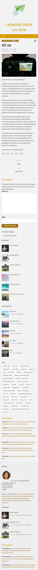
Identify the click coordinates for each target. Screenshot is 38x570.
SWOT (15, 498)
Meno (3, 217)
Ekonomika (5, 498)
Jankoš (6, 49)
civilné (6, 369)
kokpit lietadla (8, 378)
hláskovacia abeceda (21, 375)
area (14, 366)
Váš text (5, 191)
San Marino (13, 340)
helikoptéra (28, 372)
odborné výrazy (23, 390)
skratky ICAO (8, 403)
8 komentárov (19, 323)
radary (23, 397)
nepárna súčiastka (15, 265)
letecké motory (21, 378)
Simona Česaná (20, 515)
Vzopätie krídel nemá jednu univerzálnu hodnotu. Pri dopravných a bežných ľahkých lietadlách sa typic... (18, 450)
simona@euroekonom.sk (9, 483)
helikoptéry (7, 375)
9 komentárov (19, 314)
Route (14, 400)
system (19, 403)
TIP (22, 153)
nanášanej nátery (15, 274)
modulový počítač (15, 284)
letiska (6, 384)
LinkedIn (4, 489)
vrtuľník (14, 406)
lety (16, 40)
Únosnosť (12, 331)
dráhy (32, 369)
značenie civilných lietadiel (20, 409)
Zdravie (11, 498)
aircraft (6, 366)
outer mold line (14, 245)
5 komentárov (27, 524)
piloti (13, 394)
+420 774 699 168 (7, 487)
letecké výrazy (22, 381)
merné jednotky (8, 390)
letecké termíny (9, 381)
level (28, 384)
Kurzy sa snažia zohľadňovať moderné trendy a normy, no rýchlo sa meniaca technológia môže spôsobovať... (18, 559)
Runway (23, 400)
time (28, 403)
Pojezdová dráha (14, 321)
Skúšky (23, 500)
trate (6, 406)
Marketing (12, 500)
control (14, 369)
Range (6, 400)
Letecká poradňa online (10, 235)
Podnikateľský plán (23, 498)
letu (13, 384)
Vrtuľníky (24, 494)
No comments (27, 515)
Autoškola (31, 494)
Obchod (28, 500)
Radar (14, 397)
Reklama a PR (17, 494)
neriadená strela (14, 255)
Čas (5, 412)
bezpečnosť (24, 366)
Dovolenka (5, 503)
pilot (5, 394)
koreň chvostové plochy (17, 294)
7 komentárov (19, 343)
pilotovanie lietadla (25, 394)
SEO (12, 494)
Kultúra (18, 500)
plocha (6, 397)
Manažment (10, 496)
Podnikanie (24, 496)
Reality (4, 496)
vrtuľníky (24, 406)
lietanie (25, 387)
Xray (11, 350)
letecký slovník (7, 40)
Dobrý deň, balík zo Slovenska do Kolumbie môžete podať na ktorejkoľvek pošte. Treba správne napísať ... (19, 436)
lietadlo (6, 387)
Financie (30, 496)
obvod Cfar (13, 311)
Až (8, 153)
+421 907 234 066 (7, 485)
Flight (11, 372)
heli (19, 372)
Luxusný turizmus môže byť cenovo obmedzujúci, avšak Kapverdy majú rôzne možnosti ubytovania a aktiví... (16, 551)
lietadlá (16, 387)
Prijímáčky (17, 496)
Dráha (24, 369)
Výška (6, 409)
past (17, 153)
